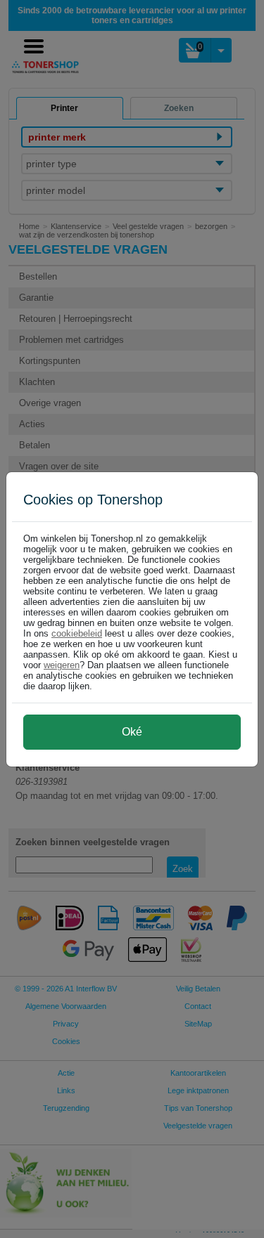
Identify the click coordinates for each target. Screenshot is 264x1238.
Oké (132, 732)
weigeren (62, 665)
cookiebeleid (76, 633)
